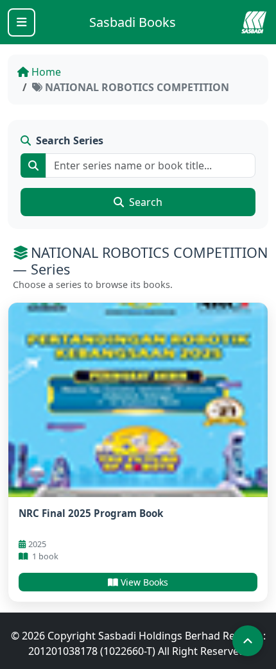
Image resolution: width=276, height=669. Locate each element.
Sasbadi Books (132, 22)
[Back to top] (247, 640)
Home (46, 72)
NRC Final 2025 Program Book (91, 513)
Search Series (69, 140)
